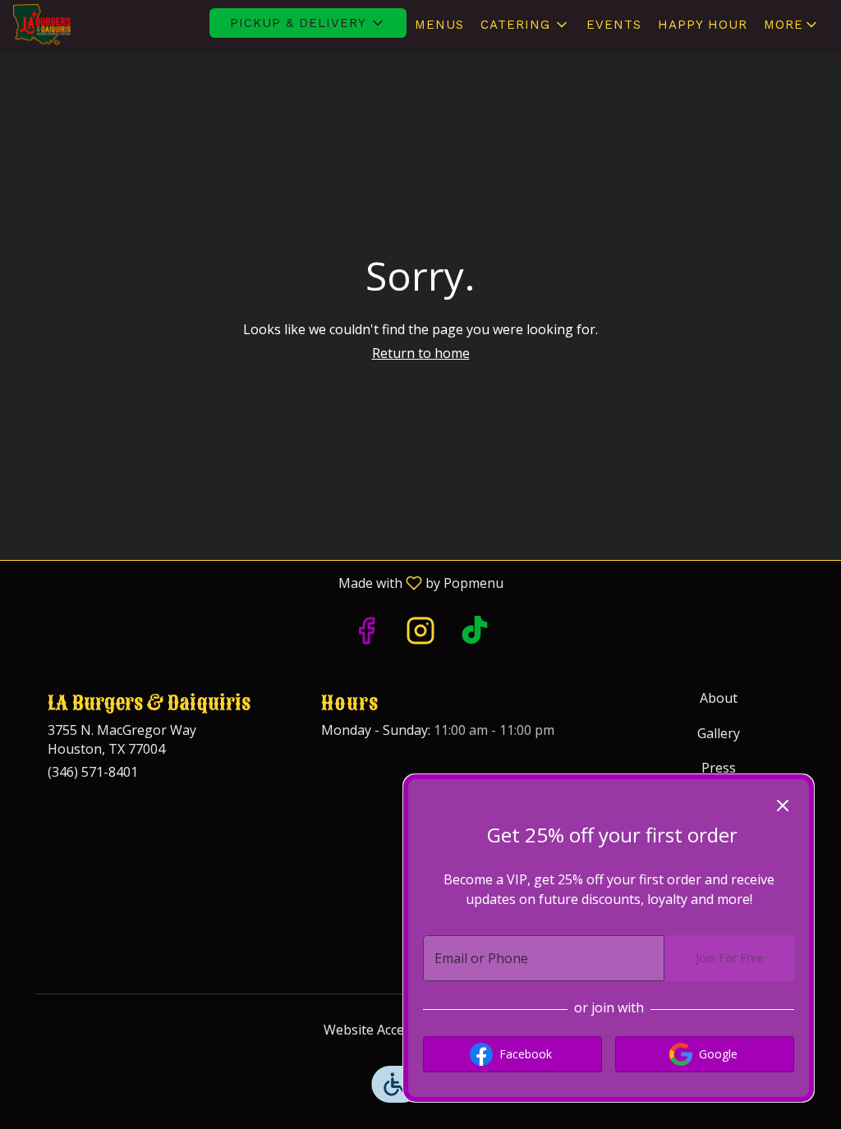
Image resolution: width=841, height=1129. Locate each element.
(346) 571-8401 (93, 772)
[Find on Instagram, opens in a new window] (420, 634)
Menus (439, 24)
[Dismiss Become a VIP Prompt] (782, 805)
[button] (308, 23)
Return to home (421, 353)
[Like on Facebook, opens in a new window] (366, 634)
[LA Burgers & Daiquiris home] (87, 24)
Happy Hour (702, 24)
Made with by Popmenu (257, 582)
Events (613, 24)
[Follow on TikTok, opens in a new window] (474, 634)
